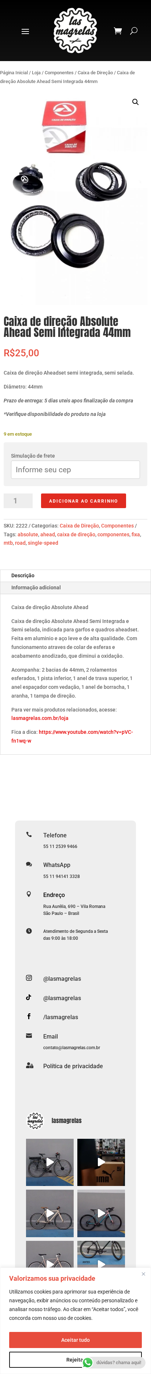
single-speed (43, 543)
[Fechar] (143, 1273)
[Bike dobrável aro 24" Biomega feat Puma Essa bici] (101, 1162)
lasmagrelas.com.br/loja (40, 718)
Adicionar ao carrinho (83, 501)
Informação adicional (36, 587)
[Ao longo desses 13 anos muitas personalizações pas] (101, 1213)
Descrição (22, 575)
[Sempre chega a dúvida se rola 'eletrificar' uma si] (50, 1162)
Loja (36, 72)
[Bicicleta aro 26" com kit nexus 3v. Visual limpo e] (50, 1264)
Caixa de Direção (95, 72)
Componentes (59, 72)
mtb (8, 543)
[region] (75, 1321)
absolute (28, 534)
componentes (113, 534)
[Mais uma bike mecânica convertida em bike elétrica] (101, 1264)
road (20, 543)
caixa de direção (76, 534)
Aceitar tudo (75, 1340)
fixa (136, 534)
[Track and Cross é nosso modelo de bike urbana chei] (50, 1213)
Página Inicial (14, 72)
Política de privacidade (73, 1066)
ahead (47, 534)
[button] (135, 102)
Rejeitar (75, 1360)
